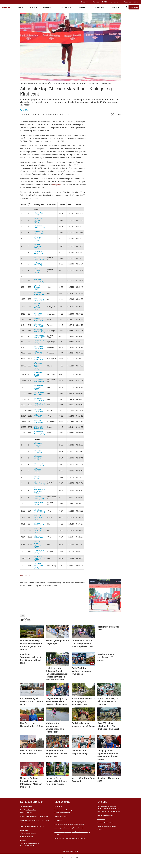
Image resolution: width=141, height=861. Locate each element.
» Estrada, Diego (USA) (39, 258)
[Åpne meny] (126, 7)
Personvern (101, 819)
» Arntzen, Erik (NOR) (38, 421)
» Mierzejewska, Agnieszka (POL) (39, 490)
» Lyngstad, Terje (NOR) (38, 427)
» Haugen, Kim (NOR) (38, 416)
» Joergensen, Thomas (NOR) (39, 374)
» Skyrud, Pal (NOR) (39, 342)
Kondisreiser (115, 2)
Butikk (104, 2)
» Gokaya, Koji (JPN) (38, 264)
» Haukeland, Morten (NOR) (39, 336)
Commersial (76, 838)
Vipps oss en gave (130, 2)
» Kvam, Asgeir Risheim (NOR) (37, 306)
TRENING (32, 7)
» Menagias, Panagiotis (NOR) (38, 387)
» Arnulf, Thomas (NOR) (37, 287)
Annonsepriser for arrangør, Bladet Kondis (68, 828)
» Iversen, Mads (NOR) (39, 293)
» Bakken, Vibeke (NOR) (39, 511)
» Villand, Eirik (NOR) (39, 405)
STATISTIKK (99, 7)
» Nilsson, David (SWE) (39, 281)
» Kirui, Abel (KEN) (38, 214)
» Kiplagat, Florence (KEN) (38, 445)
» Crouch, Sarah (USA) (39, 498)
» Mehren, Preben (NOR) (39, 353)
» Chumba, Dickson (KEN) (38, 220)
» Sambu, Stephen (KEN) (37, 239)
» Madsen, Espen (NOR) (39, 399)
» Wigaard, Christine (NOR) (38, 530)
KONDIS (114, 7)
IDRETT (18, 7)
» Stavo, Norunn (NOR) (39, 524)
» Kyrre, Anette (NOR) (39, 537)
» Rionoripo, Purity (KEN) (39, 464)
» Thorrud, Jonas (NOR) (39, 358)
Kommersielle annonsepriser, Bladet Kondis (69, 824)
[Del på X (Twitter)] (115, 114)
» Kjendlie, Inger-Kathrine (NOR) (39, 558)
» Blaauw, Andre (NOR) (39, 325)
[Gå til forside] (6, 7)
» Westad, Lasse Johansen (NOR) (38, 366)
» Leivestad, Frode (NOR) (39, 319)
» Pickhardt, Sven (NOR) (38, 347)
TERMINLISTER (82, 7)
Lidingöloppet (57, 185)
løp (22, 615)
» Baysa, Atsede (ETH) (39, 477)
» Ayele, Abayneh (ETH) (37, 246)
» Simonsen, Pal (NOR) (39, 314)
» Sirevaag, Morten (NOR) (39, 331)
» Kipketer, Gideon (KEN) (39, 227)
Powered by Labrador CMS (70, 858)
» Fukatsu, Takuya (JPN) (39, 253)
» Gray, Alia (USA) (38, 503)
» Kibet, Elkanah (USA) (37, 270)
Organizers (84, 838)
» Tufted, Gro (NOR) (39, 552)
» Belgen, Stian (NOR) (38, 410)
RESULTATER (64, 7)
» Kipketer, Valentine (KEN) (38, 458)
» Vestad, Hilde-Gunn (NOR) (38, 566)
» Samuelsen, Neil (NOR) (39, 394)
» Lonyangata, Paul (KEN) (39, 232)
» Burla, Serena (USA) (39, 483)
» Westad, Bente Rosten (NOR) (39, 517)
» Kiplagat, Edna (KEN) (38, 451)
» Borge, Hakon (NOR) (39, 299)
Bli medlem (134, 7)
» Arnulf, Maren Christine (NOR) (37, 544)
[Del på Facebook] (112, 114)
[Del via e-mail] (119, 114)
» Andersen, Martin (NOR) (39, 381)
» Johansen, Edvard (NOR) (39, 433)
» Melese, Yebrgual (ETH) (37, 471)
